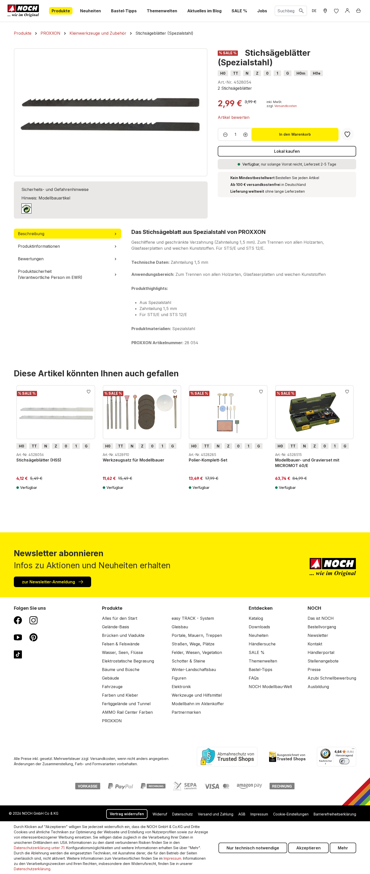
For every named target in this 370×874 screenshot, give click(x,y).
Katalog (256, 618)
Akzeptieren (308, 847)
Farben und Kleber (120, 695)
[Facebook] (18, 620)
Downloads (259, 626)
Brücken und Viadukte (123, 635)
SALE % (257, 652)
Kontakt (315, 643)
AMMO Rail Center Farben (127, 712)
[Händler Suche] (325, 11)
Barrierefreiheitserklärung (335, 814)
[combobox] (286, 11)
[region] (111, 112)
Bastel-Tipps (260, 669)
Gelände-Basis (115, 626)
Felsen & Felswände (120, 643)
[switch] (344, 761)
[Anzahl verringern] (224, 134)
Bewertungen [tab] (31, 258)
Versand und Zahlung (215, 814)
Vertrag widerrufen (127, 814)
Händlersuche (262, 643)
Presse (314, 669)
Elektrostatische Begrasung (128, 660)
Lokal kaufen (287, 151)
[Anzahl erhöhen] (247, 134)
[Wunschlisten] (336, 11)
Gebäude (110, 678)
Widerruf (160, 814)
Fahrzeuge (112, 686)
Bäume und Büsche (120, 669)
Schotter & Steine (188, 660)
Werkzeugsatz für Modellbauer (133, 459)
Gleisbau (180, 626)
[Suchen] (301, 11)
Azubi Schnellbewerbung (332, 678)
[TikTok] (18, 654)
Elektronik (181, 686)
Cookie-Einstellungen (291, 814)
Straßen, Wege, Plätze (193, 643)
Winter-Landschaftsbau (194, 669)
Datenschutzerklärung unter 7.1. (39, 848)
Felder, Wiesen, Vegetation (197, 652)
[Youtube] (18, 637)
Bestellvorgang (322, 626)
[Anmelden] (347, 11)
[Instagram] (33, 620)
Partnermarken (186, 712)
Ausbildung (318, 686)
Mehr (343, 847)
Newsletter (318, 635)
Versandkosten (285, 106)
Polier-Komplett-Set (208, 459)
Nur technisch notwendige (253, 847)
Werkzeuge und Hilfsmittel (197, 695)
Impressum (259, 814)
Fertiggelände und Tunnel (126, 703)
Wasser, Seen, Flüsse (122, 652)
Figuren (179, 678)
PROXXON (112, 720)
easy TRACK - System (193, 618)
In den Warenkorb (295, 134)
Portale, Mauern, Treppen (197, 635)
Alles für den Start (119, 618)
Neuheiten (258, 635)
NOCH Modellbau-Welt (270, 686)
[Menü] (353, 750)
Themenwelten (263, 660)
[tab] (67, 234)
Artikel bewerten (233, 117)
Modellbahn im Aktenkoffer (198, 703)
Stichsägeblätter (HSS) (38, 459)
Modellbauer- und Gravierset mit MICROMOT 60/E (307, 462)
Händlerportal (321, 652)
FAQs (254, 678)
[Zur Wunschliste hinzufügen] (88, 391)
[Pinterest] (33, 637)
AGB (241, 814)
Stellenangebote (323, 660)
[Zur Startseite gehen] (23, 11)
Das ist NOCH (321, 618)
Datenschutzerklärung (32, 869)
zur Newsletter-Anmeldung (49, 581)
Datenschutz (182, 814)
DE (314, 11)
